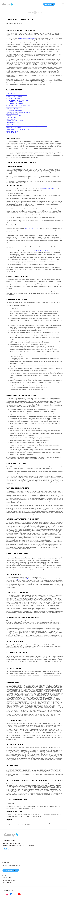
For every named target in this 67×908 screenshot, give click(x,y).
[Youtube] (19, 894)
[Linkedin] (15, 894)
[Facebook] (11, 894)
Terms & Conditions (9, 880)
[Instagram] (7, 894)
